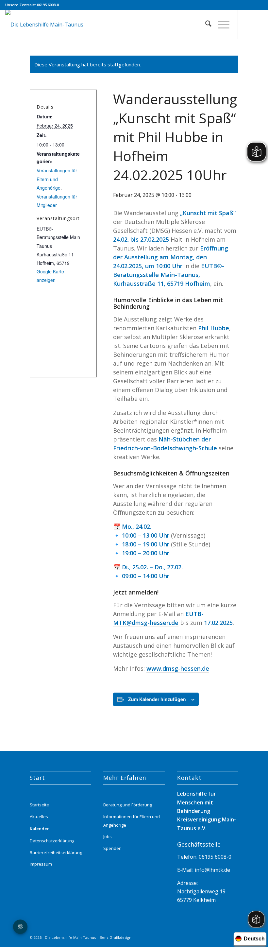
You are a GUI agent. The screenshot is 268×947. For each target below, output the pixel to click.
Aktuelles (39, 816)
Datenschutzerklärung (52, 841)
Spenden (112, 848)
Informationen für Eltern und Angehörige (131, 821)
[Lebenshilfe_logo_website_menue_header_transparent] (44, 24)
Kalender (39, 829)
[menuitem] (205, 24)
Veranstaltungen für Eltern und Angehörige (57, 179)
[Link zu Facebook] (258, 24)
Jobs (107, 836)
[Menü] (220, 24)
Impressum (41, 864)
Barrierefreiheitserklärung (56, 852)
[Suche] (205, 24)
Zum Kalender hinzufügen (157, 699)
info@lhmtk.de (211, 869)
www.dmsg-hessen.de (177, 668)
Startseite (39, 805)
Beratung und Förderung (127, 805)
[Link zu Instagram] (248, 24)
